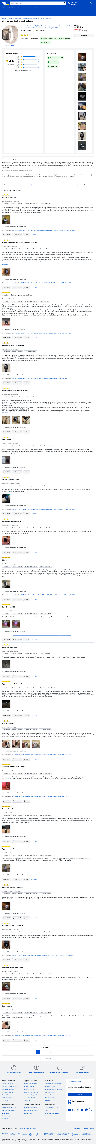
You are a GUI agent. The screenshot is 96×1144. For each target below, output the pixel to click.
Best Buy (4, 18)
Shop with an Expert (29, 1086)
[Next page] (58, 1052)
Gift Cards (5, 1100)
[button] (86, 30)
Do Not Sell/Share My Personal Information (48, 1134)
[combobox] (86, 185)
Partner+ (47, 1100)
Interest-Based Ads (24, 1134)
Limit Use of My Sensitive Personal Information (63, 1134)
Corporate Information (51, 1107)
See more (5, 265)
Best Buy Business (50, 1097)
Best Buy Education (50, 1095)
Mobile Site (77, 1128)
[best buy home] (5, 3)
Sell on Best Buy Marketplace (53, 1083)
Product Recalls (6, 1095)
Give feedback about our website (27, 1128)
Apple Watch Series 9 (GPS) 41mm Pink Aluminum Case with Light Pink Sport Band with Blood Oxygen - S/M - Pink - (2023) (41, 282)
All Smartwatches (46, 18)
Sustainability (48, 1116)
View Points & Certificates (31, 1110)
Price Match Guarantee (8, 1092)
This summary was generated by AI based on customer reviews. (18, 170)
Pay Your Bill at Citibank (8, 1110)
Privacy (18, 1133)
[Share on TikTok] (77, 1109)
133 (53, 1052)
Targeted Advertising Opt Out (76, 1134)
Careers (47, 1110)
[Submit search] (64, 3)
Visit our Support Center (30, 1083)
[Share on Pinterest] (86, 1109)
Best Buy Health (49, 1092)
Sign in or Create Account (75, 1081)
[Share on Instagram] (73, 1109)
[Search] (31, 185)
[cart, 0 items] (91, 3)
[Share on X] (90, 1109)
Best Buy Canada (89, 1128)
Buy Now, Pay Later (7, 1116)
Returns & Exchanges (8, 1089)
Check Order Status (7, 1083)
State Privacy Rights (30, 1134)
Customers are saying (9, 159)
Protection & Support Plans (31, 1095)
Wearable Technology (15, 18)
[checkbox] (48, 38)
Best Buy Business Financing (10, 1118)
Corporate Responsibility (52, 1113)
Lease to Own (6, 1113)
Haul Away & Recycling (30, 1097)
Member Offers (28, 1113)
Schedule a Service (29, 1089)
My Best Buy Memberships (31, 1107)
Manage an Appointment (31, 1092)
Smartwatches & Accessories (31, 18)
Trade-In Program (7, 1097)
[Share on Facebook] (82, 1109)
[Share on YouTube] (69, 1109)
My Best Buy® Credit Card (9, 1107)
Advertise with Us (50, 1086)
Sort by (76, 185)
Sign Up (80, 1094)
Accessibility (5, 1133)
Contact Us (27, 1100)
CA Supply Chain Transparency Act (86, 1134)
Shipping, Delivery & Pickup (10, 1086)
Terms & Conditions (12, 1134)
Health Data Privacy (37, 1134)
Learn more (75, 1103)
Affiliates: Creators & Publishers (53, 1089)
